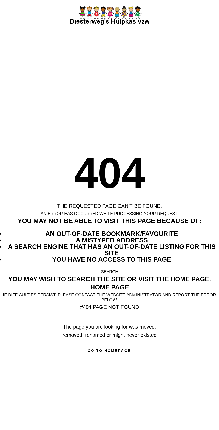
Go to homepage (109, 351)
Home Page (109, 287)
